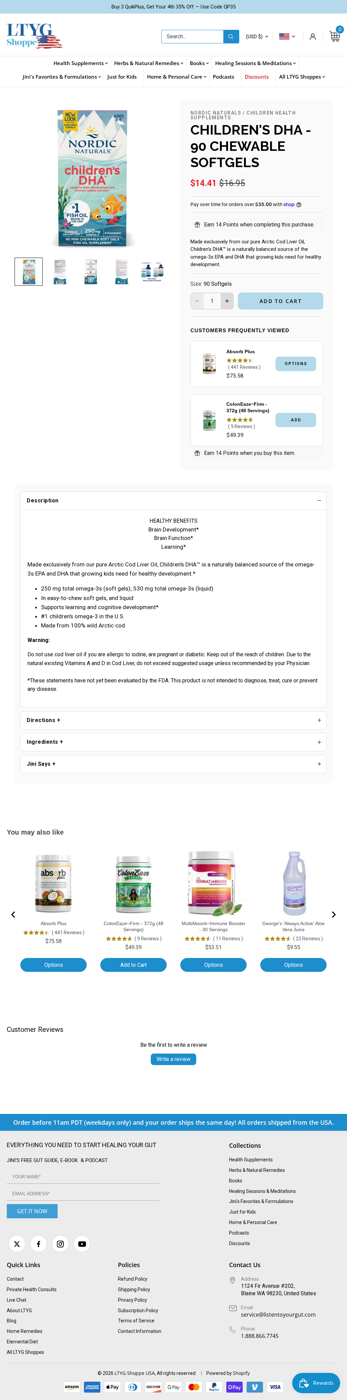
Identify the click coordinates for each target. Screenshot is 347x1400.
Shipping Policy (134, 1289)
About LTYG (19, 1310)
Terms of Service (136, 1320)
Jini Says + (41, 764)
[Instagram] (60, 1243)
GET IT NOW (32, 1211)
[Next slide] (333, 914)
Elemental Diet (22, 1341)
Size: (196, 284)
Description (43, 500)
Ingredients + (45, 742)
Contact (15, 1279)
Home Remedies (24, 1331)
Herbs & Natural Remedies (257, 1170)
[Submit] (231, 36)
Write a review (173, 1059)
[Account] (313, 37)
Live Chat (16, 1300)
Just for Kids (242, 1212)
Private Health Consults (32, 1289)
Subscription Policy (138, 1310)
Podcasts (239, 1233)
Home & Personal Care (253, 1222)
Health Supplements (251, 1159)
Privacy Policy (132, 1300)
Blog (11, 1320)
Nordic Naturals (215, 113)
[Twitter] (16, 1243)
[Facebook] (38, 1243)
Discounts (239, 1243)
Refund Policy (132, 1279)
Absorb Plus (240, 351)
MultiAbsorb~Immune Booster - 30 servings (213, 926)
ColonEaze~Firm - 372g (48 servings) (247, 407)
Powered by (219, 1373)
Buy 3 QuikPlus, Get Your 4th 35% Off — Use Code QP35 (173, 7)
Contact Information (139, 1331)
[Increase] (227, 301)
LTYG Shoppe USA (135, 1373)
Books (235, 1180)
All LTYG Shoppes (25, 1352)
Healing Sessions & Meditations (262, 1191)
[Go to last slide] (13, 914)
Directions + (43, 720)
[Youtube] (82, 1243)
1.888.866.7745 (260, 1336)
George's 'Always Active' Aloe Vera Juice (293, 926)
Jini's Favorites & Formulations (261, 1201)
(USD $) (254, 37)
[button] (29, 272)
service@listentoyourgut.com (278, 1314)
